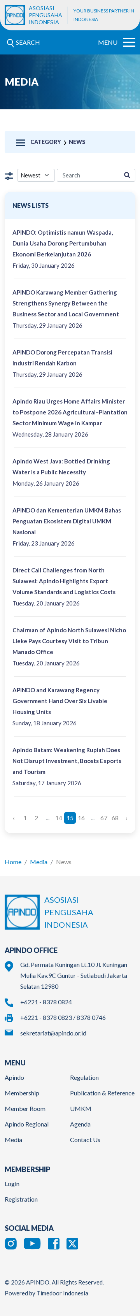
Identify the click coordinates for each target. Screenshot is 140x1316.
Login (12, 1183)
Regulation (84, 1077)
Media (38, 861)
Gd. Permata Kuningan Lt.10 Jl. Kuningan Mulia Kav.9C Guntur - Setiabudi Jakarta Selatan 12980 (73, 975)
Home (13, 861)
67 (103, 817)
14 (58, 817)
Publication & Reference (102, 1093)
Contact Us (85, 1139)
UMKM (80, 1108)
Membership (22, 1093)
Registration (21, 1199)
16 (81, 817)
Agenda (80, 1124)
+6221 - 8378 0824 (46, 1001)
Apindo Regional (27, 1124)
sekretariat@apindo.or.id (53, 1033)
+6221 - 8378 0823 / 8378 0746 (63, 1017)
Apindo (14, 1077)
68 (115, 817)
